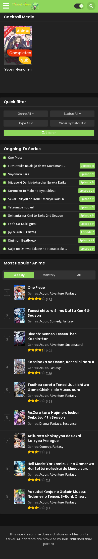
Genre (24, 113)
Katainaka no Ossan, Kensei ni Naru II (61, 362)
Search (51, 133)
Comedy (55, 321)
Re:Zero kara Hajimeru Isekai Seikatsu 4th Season (53, 415)
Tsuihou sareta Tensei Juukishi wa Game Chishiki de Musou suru (58, 387)
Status (71, 113)
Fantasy (70, 293)
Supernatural (74, 345)
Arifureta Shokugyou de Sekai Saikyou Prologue (54, 438)
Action (43, 293)
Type (24, 123)
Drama (44, 423)
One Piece (36, 287)
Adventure (57, 293)
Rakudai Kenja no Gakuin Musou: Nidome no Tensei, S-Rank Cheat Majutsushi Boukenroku (57, 496)
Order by (71, 123)
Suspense (70, 423)
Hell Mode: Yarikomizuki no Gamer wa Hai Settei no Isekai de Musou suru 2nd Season (61, 469)
